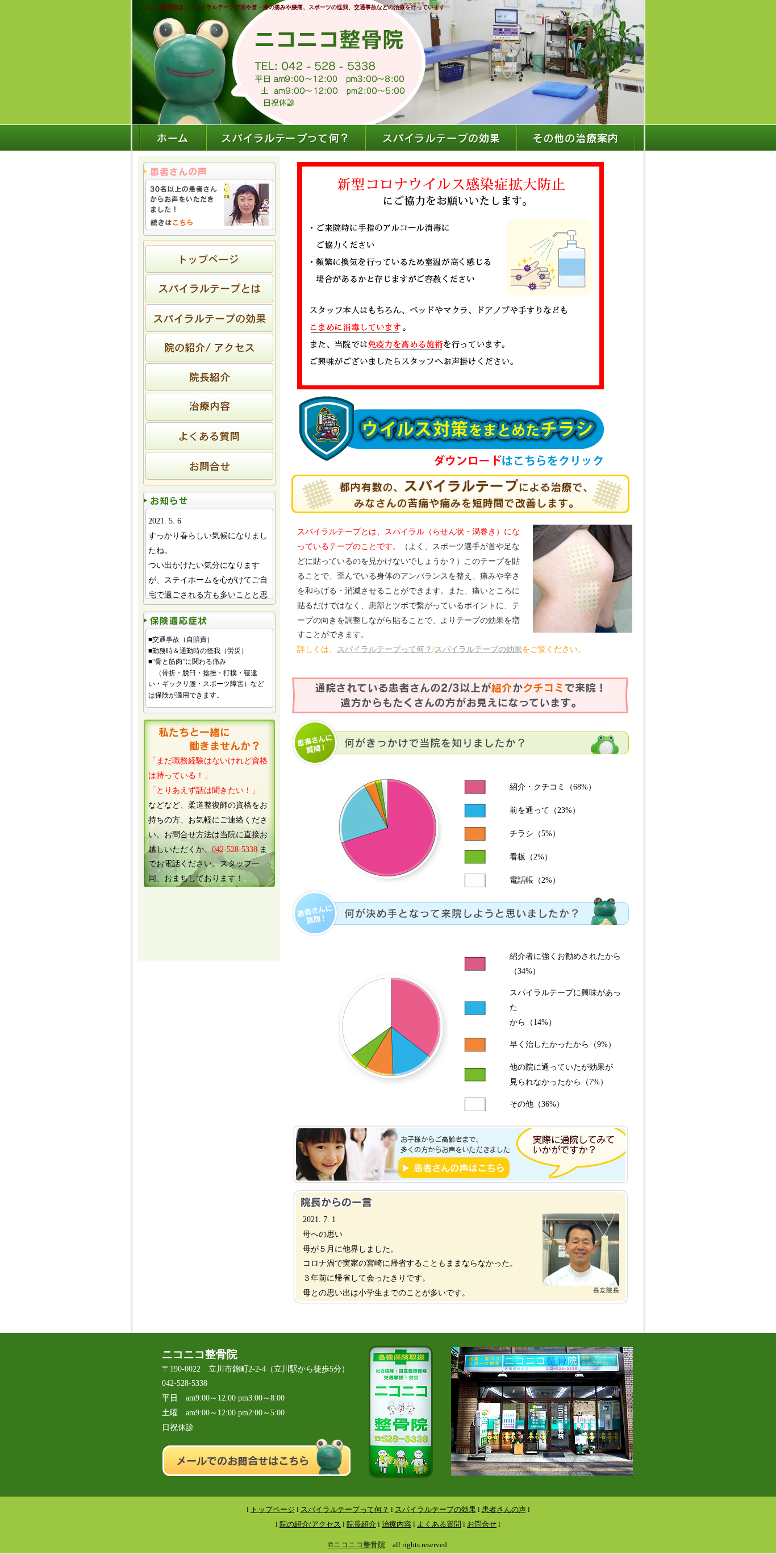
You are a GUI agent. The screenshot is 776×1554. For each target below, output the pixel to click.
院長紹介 (361, 1524)
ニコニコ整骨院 (359, 1544)
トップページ (273, 1509)
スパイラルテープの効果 (478, 649)
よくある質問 (439, 1524)
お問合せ (482, 1524)
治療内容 (396, 1524)
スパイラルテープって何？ (384, 649)
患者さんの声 (504, 1509)
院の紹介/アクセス (310, 1524)
